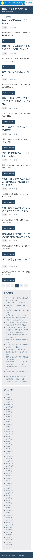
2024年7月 (9, 444)
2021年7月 (9, 532)
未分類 (5, 27)
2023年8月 (9, 471)
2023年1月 (9, 488)
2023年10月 (9, 466)
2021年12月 (9, 520)
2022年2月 (9, 515)
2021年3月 (9, 542)
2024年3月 (9, 454)
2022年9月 (9, 498)
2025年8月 (9, 412)
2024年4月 (9, 451)
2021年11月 (9, 522)
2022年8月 (9, 500)
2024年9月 (9, 439)
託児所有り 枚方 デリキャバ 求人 (16, 315)
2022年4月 (9, 510)
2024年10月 (9, 436)
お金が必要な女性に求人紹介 (16, 9)
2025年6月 (9, 417)
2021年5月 (9, 537)
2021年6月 (9, 535)
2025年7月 (9, 414)
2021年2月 (9, 544)
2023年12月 (9, 461)
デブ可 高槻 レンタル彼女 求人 (15, 349)
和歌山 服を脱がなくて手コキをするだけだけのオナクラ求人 (16, 101)
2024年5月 (9, 449)
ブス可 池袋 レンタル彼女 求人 (15, 327)
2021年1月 (9, 547)
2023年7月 (9, 473)
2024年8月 (9, 441)
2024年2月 (9, 456)
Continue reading (8, 41)
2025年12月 (9, 402)
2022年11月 (9, 493)
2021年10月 (9, 525)
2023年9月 (9, 468)
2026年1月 (9, 399)
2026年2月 (9, 397)
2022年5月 (9, 508)
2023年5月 (9, 478)
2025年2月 (9, 426)
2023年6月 (9, 476)
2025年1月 (9, 429)
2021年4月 (9, 540)
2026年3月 (9, 395)
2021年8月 (9, 530)
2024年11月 (9, 434)
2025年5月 (9, 419)
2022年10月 (9, 495)
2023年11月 (9, 463)
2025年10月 (9, 407)
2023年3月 (9, 483)
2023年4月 (9, 481)
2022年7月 (9, 503)
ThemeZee (21, 555)
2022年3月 (9, 512)
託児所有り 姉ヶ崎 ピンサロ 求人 (16, 303)
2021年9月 (9, 527)
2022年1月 (9, 517)
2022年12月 (9, 490)
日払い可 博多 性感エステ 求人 (15, 376)
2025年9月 (9, 409)
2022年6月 (9, 505)
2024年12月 (9, 431)
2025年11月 (9, 404)
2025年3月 (9, 424)
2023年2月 (9, 485)
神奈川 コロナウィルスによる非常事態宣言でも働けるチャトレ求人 (16, 181)
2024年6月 (9, 446)
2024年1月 (9, 458)
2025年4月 (9, 422)
